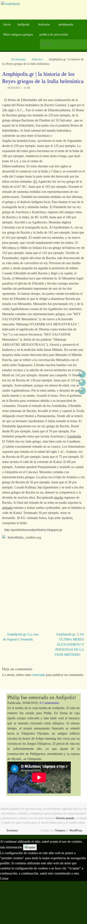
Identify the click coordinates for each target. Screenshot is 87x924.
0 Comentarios (49, 703)
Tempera (60, 830)
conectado (38, 675)
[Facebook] (82, 374)
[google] (82, 382)
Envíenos (12, 830)
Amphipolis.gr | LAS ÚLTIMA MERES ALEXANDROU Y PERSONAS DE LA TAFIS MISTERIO (69, 644)
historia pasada (65, 818)
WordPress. (76, 830)
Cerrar (4, 878)
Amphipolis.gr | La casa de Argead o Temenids (20, 636)
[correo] (82, 390)
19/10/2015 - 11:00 (18, 87)
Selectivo (37, 59)
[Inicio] (4, 59)
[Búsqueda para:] (63, 44)
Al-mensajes (18, 59)
